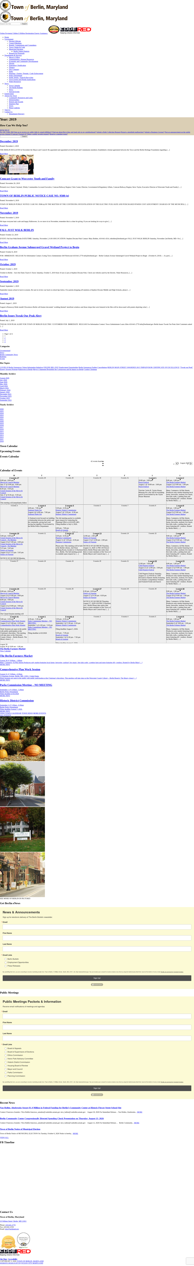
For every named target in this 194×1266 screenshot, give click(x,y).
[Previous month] (176, 463)
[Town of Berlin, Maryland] (34, 10)
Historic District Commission (66, 510)
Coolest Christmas (90, 369)
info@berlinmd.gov (12, 1229)
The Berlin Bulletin (16, 88)
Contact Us (8, 112)
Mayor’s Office (14, 57)
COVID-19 (4, 367)
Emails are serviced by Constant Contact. (172, 972)
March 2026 (4, 388)
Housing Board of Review (18, 1065)
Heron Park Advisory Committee (20, 1058)
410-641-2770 (10, 1225)
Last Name (7, 944)
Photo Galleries (14, 108)
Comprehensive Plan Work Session (12, 621)
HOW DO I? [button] (4, 130)
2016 (2, 429)
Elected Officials (15, 41)
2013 (2, 435)
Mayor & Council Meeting (9, 482)
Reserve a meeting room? (59, 134)
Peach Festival (144, 482)
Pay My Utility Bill (7, 132)
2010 (2, 441)
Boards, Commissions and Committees (22, 45)
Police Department (15, 75)
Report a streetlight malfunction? (132, 132)
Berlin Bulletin (13, 959)
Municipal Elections (16, 49)
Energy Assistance (41, 33)
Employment (9, 94)
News (6, 84)
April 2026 (4, 386)
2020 (2, 421)
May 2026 (3, 384)
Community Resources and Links (21, 98)
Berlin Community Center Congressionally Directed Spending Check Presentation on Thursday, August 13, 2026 (52, 1118)
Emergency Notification (17, 65)
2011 (1, 439)
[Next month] (190, 463)
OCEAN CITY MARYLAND (32, 1263)
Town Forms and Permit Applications (22, 80)
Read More (4, 154)
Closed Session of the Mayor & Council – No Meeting (11, 539)
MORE (139, 1112)
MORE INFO (5, 665)
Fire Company (14, 69)
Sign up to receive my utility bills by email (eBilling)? (33, 132)
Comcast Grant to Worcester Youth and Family (27, 178)
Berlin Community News (9, 355)
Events (2, 359)
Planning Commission (63, 538)
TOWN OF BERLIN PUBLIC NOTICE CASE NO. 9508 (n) (34, 195)
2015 (2, 431)
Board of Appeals (62, 530)
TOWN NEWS (27, 713)
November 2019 (9, 212)
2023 (2, 415)
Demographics (14, 100)
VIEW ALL (4, 1138)
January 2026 (5, 392)
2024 (2, 413)
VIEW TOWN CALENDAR (10, 713)
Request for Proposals (16, 53)
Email (5, 922)
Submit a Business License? (154, 132)
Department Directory (16, 114)
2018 (2, 425)
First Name (7, 933)
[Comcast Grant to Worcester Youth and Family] (17, 174)
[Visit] (0, 1231)
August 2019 (7, 298)
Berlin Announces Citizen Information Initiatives (26, 367)
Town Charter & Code (17, 47)
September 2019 (9, 281)
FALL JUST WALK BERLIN (17, 230)
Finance (12, 67)
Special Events (14, 92)
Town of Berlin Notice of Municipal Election (20, 1129)
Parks (11, 71)
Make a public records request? (38, 134)
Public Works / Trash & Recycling (21, 77)
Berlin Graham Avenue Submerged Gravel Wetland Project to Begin (39, 247)
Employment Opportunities (68, 367)
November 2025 (6, 396)
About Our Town (10, 96)
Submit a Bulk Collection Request (108, 132)
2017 (2, 427)
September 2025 (6, 400)
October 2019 (8, 264)
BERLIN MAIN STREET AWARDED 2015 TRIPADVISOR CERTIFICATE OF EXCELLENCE (143, 367)
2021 (2, 419)
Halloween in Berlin (25, 369)
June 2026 (3, 382)
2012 (2, 437)
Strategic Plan (14, 104)
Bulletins (3, 357)
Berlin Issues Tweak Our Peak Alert (20, 315)
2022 (2, 417)
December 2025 (5, 394)
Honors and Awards (16, 102)
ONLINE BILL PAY (50, 367)
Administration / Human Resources (21, 59)
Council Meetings (15, 43)
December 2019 (9, 141)
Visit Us (7, 110)
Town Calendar (14, 86)
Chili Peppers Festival (146, 566)
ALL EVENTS (5, 715)
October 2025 (5, 398)
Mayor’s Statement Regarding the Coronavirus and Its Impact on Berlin (58, 369)
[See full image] (22, 761)
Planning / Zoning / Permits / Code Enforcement (26, 73)
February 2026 (5, 390)
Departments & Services (13, 55)
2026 (2, 409)
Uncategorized (5, 351)
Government (8, 39)
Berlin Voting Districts (21, 51)
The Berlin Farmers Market (176, 482)
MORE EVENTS (39, 713)
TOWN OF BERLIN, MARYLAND (30, 1261)
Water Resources (15, 82)
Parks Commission (15, 1072)
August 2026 (4, 378)
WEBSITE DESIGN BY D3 (10, 1263)
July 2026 (3, 380)
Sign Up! (97, 978)
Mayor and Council (15, 1069)
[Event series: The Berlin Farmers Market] (180, 480)
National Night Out (35, 510)
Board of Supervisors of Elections (21, 1051)
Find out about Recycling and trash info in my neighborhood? (74, 132)
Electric (11, 63)
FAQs (11, 106)
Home (6, 37)
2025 (2, 411)
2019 (2, 423)
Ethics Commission (15, 1055)
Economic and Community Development (23, 61)
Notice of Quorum (6, 550)
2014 (2, 433)
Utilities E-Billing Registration (23, 33)
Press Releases (14, 965)
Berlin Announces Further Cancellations (93, 367)
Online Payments (6, 33)
